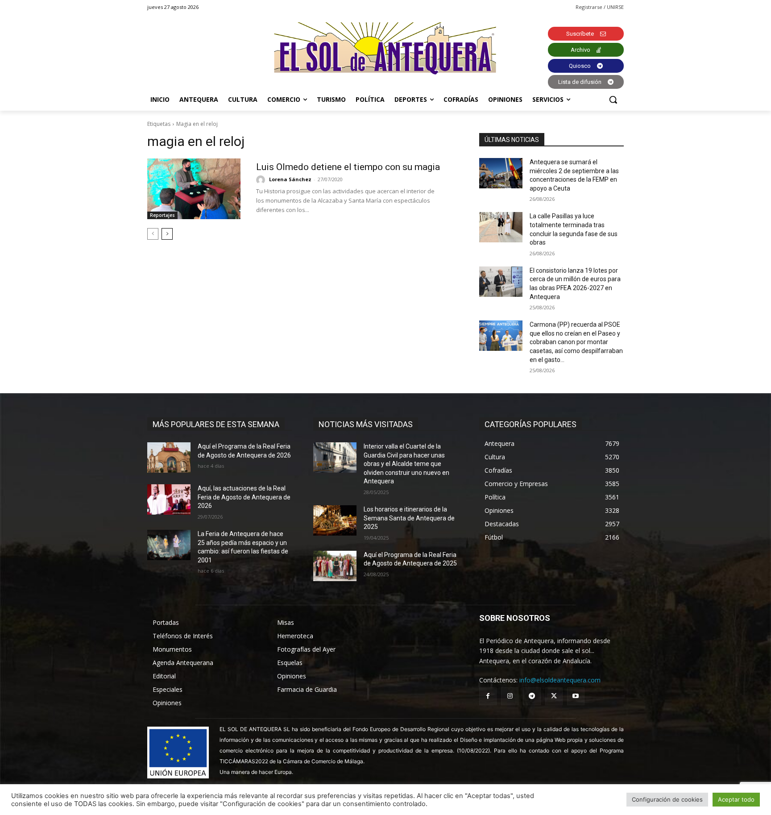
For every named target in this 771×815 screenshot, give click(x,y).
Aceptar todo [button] (736, 799)
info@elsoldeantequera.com (560, 680)
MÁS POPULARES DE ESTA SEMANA (216, 424)
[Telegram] (531, 696)
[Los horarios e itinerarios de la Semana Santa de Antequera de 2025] (334, 520)
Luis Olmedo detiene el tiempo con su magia (348, 167)
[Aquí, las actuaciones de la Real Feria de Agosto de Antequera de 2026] (169, 499)
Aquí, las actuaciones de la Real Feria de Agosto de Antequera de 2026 (244, 497)
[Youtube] (575, 696)
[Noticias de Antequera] (385, 48)
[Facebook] (488, 696)
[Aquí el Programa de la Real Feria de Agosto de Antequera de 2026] (169, 457)
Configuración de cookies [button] (667, 799)
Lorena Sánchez (290, 179)
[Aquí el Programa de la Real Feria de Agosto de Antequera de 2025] (334, 566)
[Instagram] (509, 696)
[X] (554, 696)
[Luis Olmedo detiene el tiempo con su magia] (193, 188)
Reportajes (162, 215)
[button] (613, 99)
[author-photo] (262, 179)
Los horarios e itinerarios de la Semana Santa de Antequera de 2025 (409, 518)
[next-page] (167, 234)
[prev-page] (152, 234)
